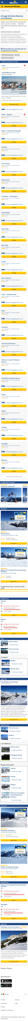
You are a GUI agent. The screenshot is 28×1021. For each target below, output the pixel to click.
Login (16, 1003)
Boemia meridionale (16, 67)
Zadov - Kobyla (7, 114)
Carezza (3, 601)
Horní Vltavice (6, 278)
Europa (3, 67)
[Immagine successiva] (26, 495)
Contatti (3, 1000)
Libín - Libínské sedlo (9, 294)
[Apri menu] (2, 2)
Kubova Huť (5, 180)
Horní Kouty (6, 163)
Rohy (3, 311)
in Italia (16, 535)
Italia (2, 603)
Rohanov (4, 460)
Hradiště (4, 444)
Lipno (3, 65)
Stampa (3, 1006)
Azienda (17, 1000)
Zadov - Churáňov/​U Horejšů (11, 131)
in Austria (15, 868)
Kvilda (4, 262)
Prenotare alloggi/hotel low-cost (13, 109)
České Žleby (6, 213)
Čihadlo (4, 427)
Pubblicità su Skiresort (7, 1010)
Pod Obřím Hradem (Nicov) (11, 378)
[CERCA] (26, 2)
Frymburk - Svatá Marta (10, 196)
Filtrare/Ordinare (8, 54)
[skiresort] (14, 2)
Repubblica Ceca (8, 67)
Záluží (4, 411)
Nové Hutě (5, 229)
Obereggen (4, 904)
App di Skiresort (6, 977)
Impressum (4, 1003)
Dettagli (8, 98)
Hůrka (4, 395)
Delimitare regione (8, 57)
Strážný (4, 147)
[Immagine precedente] (2, 495)
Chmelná (5, 327)
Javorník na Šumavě (8, 343)
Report (13, 615)
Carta (17, 54)
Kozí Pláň (5, 245)
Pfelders (3, 619)
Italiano (7, 994)
